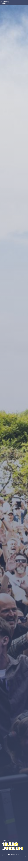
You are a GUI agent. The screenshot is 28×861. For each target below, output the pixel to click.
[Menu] (25, 2)
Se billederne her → (10, 854)
